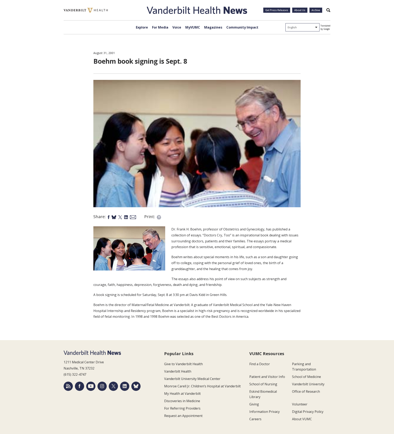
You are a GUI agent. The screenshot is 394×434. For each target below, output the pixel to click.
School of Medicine (306, 376)
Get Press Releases (276, 10)
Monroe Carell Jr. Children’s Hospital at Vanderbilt (202, 386)
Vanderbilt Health (177, 371)
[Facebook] (79, 386)
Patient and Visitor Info (267, 376)
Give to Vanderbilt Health (183, 364)
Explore (142, 27)
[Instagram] (102, 386)
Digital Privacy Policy (307, 411)
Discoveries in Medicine (182, 401)
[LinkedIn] (124, 386)
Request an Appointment (183, 415)
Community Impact (242, 27)
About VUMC (302, 419)
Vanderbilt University (308, 384)
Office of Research (306, 391)
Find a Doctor (259, 364)
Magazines (213, 27)
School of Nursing (263, 384)
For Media (160, 27)
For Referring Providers (182, 408)
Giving (254, 404)
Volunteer (299, 404)
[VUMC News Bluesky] (136, 386)
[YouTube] (90, 386)
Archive (316, 10)
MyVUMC (192, 27)
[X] (113, 386)
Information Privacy (264, 411)
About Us (299, 10)
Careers (255, 419)
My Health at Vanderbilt (182, 393)
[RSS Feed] (68, 386)
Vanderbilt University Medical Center (192, 378)
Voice (176, 27)
